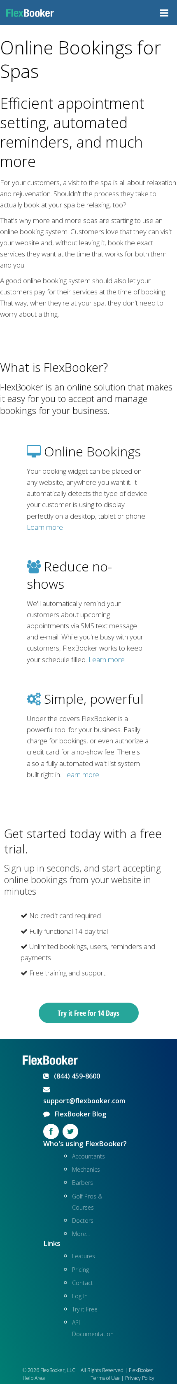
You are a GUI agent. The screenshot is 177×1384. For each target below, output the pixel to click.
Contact (82, 1283)
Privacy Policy (139, 1378)
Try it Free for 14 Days (88, 1013)
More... (81, 1234)
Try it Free (85, 1309)
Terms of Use (105, 1378)
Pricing (80, 1270)
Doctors (82, 1220)
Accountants (88, 1156)
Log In (80, 1296)
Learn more (45, 527)
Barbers (82, 1183)
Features (83, 1256)
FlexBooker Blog (78, 1113)
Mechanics (86, 1169)
